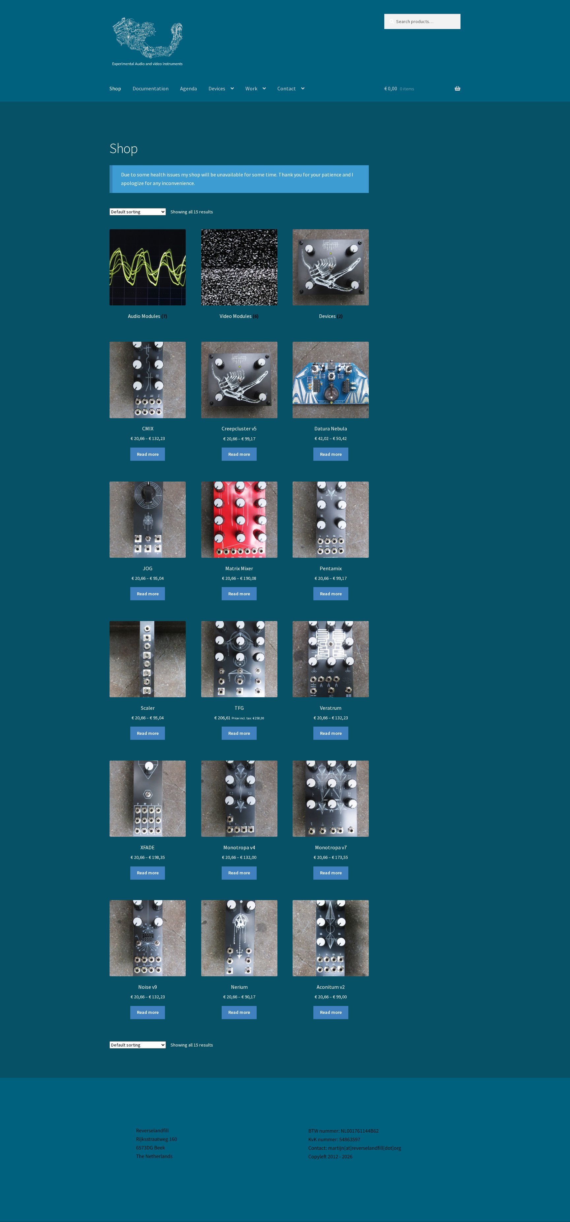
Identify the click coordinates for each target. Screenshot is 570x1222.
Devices (216, 88)
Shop (115, 88)
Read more (148, 454)
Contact (286, 88)
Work (251, 88)
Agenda (188, 88)
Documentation (151, 88)
